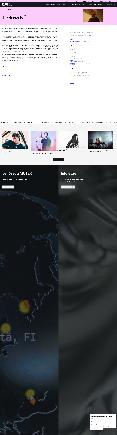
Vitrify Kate (72, 63)
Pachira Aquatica (73, 61)
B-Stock (72, 64)
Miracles (72, 58)
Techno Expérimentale (82, 41)
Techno (88, 41)
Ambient (72, 41)
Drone (75, 41)
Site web (72, 83)
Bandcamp (10, 75)
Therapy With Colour (74, 60)
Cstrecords (4, 75)
